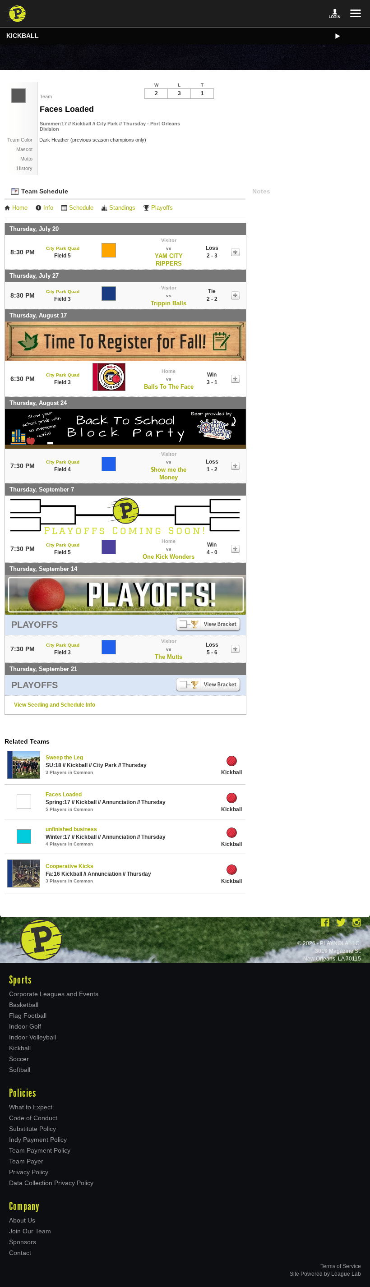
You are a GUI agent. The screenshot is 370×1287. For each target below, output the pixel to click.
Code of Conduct (33, 1118)
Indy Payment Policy (38, 1139)
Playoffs (162, 208)
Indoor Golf (25, 1026)
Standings (122, 208)
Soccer (19, 1058)
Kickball (22, 35)
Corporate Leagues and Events (53, 993)
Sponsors (22, 1242)
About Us (22, 1220)
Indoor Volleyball (32, 1037)
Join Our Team (30, 1231)
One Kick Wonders (168, 556)
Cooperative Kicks (69, 866)
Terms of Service (340, 1266)
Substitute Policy (32, 1128)
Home (20, 208)
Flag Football (27, 1015)
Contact (20, 1252)
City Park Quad (62, 248)
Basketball (23, 1004)
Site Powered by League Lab (325, 1274)
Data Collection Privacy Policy (51, 1182)
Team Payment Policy (39, 1150)
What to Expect (30, 1107)
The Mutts (168, 656)
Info (48, 208)
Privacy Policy (28, 1172)
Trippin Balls (168, 303)
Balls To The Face (169, 386)
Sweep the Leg (64, 757)
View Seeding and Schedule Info (54, 705)
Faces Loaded (64, 794)
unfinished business (71, 829)
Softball (19, 1069)
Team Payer (26, 1161)
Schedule (81, 208)
